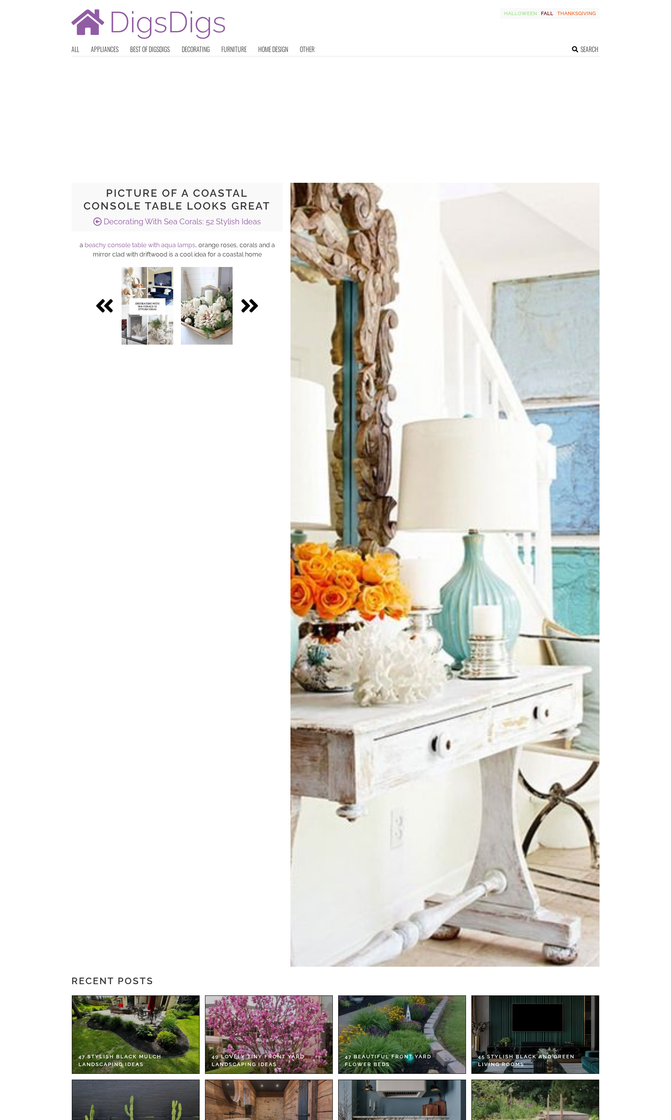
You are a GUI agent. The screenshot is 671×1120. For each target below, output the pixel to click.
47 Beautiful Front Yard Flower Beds (388, 1060)
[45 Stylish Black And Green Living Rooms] (535, 1034)
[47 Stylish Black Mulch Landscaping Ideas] (135, 1034)
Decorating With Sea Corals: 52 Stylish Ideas (181, 221)
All (75, 49)
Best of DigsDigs (150, 49)
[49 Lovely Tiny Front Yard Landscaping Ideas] (268, 1034)
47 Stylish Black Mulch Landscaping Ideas (120, 1060)
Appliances (104, 49)
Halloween (520, 13)
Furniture (234, 49)
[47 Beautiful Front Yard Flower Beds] (402, 1034)
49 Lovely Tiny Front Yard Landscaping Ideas (258, 1060)
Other (307, 49)
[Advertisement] (335, 115)
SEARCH (589, 49)
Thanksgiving (576, 13)
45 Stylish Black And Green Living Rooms (526, 1060)
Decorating (196, 49)
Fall (547, 13)
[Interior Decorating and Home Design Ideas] (148, 39)
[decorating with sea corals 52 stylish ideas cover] (147, 306)
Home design (273, 49)
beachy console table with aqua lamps (140, 245)
